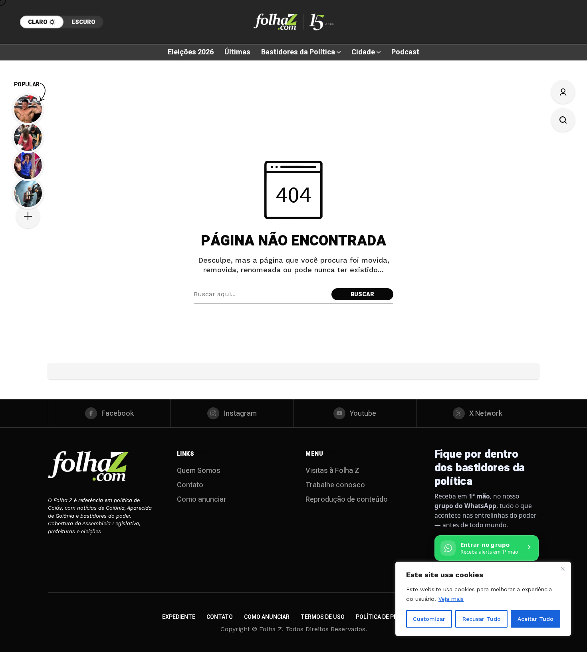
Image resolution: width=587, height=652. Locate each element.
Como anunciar (201, 499)
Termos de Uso (323, 617)
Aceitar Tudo (535, 619)
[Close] (562, 568)
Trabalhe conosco (335, 485)
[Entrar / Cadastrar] (563, 92)
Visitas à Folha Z (332, 470)
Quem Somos (198, 470)
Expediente (178, 617)
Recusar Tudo (481, 619)
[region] (483, 599)
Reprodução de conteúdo (346, 499)
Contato (190, 485)
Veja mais (451, 599)
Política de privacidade (390, 617)
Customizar (429, 619)
